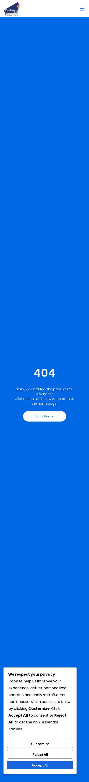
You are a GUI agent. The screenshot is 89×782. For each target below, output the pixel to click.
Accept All (40, 765)
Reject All (40, 754)
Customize (40, 744)
